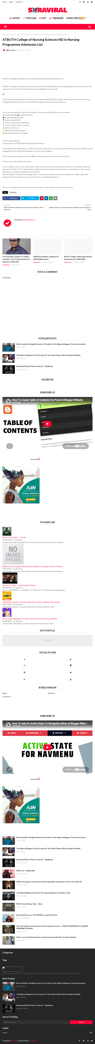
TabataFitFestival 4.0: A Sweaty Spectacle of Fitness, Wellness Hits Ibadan (31, 602)
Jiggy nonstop (10, 50)
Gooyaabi (32, 1041)
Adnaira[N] (34, 459)
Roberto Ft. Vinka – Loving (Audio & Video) (18, 585)
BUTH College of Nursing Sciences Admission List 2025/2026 (78, 258)
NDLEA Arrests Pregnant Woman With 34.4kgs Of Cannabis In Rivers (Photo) (32, 566)
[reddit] (70, 665)
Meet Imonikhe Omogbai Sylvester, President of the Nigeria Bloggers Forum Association (51, 344)
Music (47, 1033)
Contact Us (19, 2)
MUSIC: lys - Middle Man (25, 871)
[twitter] (83, 2)
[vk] (70, 672)
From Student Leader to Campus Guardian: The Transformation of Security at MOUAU (16, 259)
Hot (43, 18)
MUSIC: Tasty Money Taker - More (29, 904)
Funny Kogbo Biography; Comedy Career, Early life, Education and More (29, 619)
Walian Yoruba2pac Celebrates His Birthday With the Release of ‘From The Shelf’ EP (49, 882)
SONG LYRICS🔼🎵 (76, 18)
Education (11, 34)
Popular (31, 18)
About (11, 2)
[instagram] (87, 2)
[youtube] (70, 679)
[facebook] (80, 2)
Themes (14, 1041)
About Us (51, 693)
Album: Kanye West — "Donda (14, 537)
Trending (58, 18)
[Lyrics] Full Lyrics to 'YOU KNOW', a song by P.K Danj (36, 915)
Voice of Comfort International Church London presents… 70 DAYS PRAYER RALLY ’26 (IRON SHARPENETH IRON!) (52, 927)
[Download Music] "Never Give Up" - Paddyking (34, 366)
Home (4, 2)
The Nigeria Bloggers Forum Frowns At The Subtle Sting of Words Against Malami (48, 355)
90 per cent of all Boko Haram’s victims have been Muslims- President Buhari (46, 937)
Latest (16, 18)
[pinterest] (91, 2)
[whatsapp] (24, 665)
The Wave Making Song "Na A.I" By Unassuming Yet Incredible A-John (43, 893)
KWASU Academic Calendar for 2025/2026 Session (46, 258)
